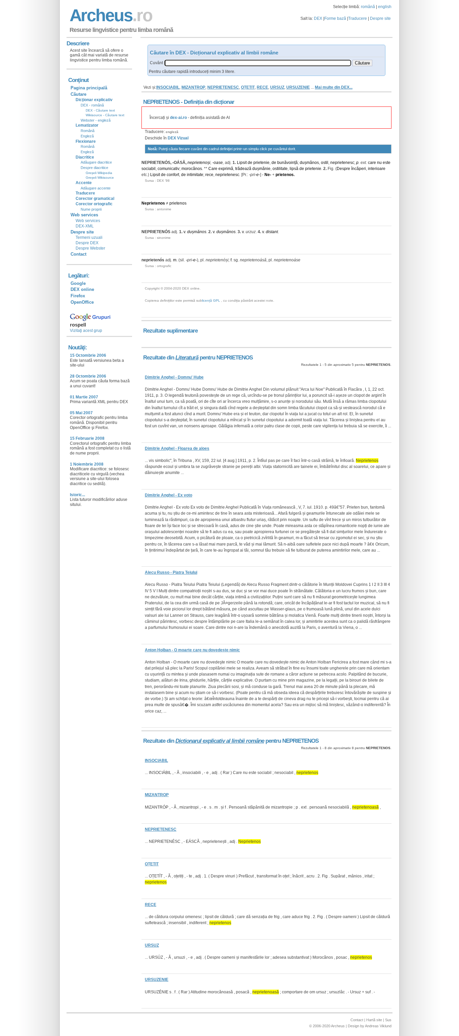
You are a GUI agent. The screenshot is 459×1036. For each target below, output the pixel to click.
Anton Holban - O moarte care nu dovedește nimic (192, 650)
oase (218, 162)
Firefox (78, 295)
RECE (262, 87)
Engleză (87, 136)
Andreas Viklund (378, 1026)
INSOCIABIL (167, 87)
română (368, 6)
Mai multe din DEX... (333, 87)
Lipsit (242, 162)
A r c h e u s (110, 15)
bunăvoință (287, 162)
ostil (324, 162)
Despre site (380, 18)
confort (173, 174)
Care (212, 168)
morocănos (191, 168)
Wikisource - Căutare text (105, 115)
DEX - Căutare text (100, 110)
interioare (376, 168)
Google (78, 283)
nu (379, 162)
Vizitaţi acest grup (86, 330)
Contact (78, 254)
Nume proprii (91, 209)
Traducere (357, 18)
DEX (318, 18)
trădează (243, 168)
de (250, 162)
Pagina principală (89, 87)
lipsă (294, 168)
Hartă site (374, 1020)
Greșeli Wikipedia (99, 173)
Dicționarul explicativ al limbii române (219, 741)
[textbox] (257, 63)
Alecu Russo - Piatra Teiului (171, 572)
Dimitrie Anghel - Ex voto (168, 495)
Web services (88, 220)
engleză (172, 132)
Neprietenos (153, 203)
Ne (267, 174)
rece (209, 174)
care (372, 162)
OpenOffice (82, 302)
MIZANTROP (193, 87)
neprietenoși (198, 162)
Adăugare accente (96, 188)
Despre (343, 168)
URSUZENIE (298, 87)
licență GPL (211, 300)
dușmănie (261, 168)
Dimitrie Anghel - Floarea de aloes (177, 448)
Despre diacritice (94, 168)
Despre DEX (87, 243)
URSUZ (277, 87)
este (386, 162)
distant (272, 231)
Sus (388, 1020)
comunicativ (168, 168)
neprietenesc (342, 162)
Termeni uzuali (89, 237)
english (384, 6)
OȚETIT (248, 87)
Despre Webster (90, 248)
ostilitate (280, 168)
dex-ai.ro (178, 117)
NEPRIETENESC (223, 87)
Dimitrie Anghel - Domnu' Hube (174, 377)
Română (87, 131)
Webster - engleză (96, 120)
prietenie (261, 162)
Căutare (78, 94)
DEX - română (92, 105)
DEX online (82, 289)
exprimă (225, 168)
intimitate (195, 174)
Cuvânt (156, 62)
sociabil (148, 168)
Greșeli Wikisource (100, 177)
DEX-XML (85, 226)
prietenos (285, 174)
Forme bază (335, 18)
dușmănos (309, 162)
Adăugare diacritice (96, 162)
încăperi (358, 168)
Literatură (186, 357)
